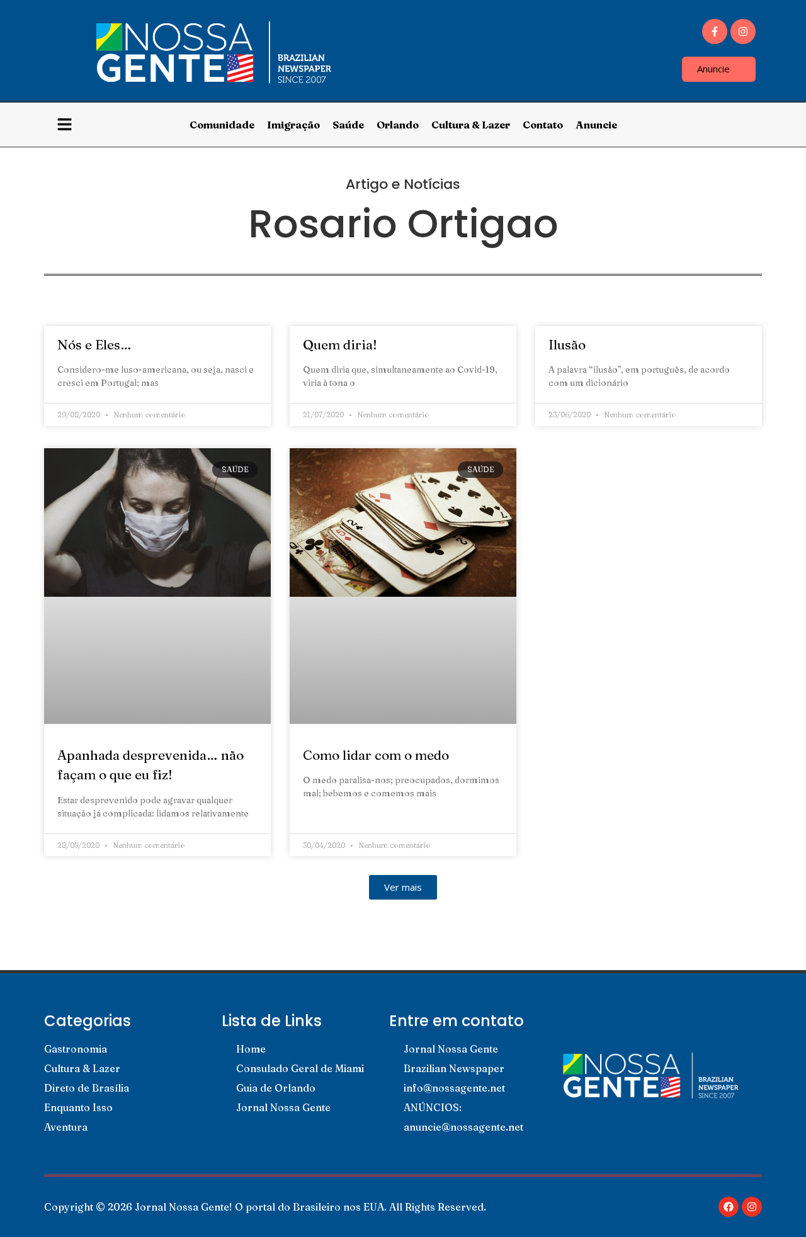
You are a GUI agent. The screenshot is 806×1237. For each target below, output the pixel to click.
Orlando (398, 124)
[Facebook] (728, 1207)
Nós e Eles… (94, 344)
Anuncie (596, 124)
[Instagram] (743, 31)
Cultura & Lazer (470, 124)
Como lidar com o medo (376, 755)
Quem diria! (340, 344)
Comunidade (222, 124)
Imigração (293, 124)
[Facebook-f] (714, 31)
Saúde (348, 124)
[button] (403, 887)
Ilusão (567, 344)
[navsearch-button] (748, 124)
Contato (543, 124)
